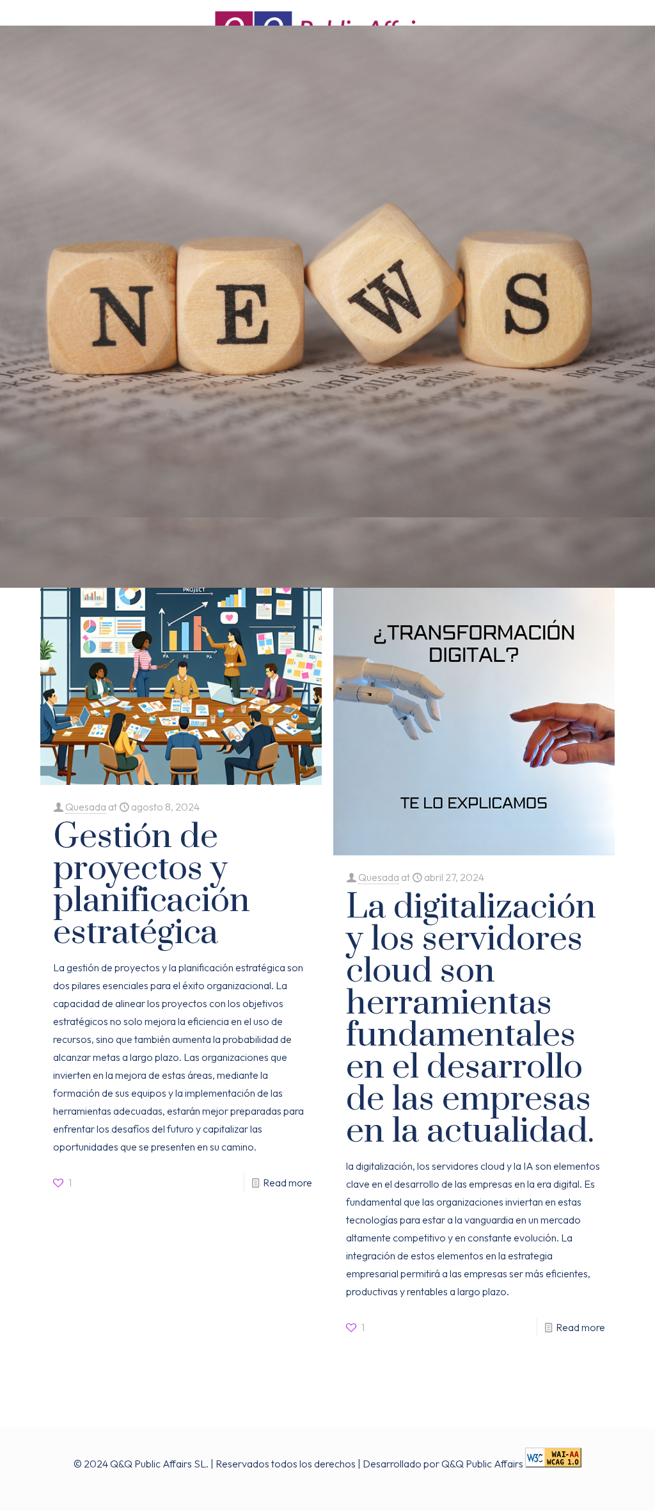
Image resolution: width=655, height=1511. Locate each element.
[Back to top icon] (602, 1489)
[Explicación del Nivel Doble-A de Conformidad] (553, 1463)
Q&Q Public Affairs (482, 1463)
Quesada (85, 806)
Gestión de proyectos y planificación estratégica (151, 885)
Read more (287, 1182)
